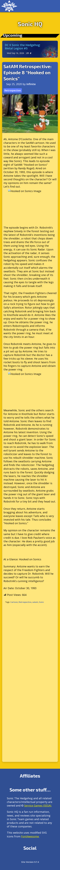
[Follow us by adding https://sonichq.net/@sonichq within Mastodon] (9, 858)
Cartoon (14, 602)
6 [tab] (36, 59)
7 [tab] (40, 59)
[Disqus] (30, 644)
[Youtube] (40, 858)
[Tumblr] (28, 858)
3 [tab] (23, 59)
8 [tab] (45, 59)
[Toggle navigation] (55, 6)
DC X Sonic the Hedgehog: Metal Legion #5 (22, 46)
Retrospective (12, 90)
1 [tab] (14, 59)
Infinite (31, 84)
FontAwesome (30, 836)
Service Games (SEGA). (38, 805)
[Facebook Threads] (47, 858)
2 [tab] (19, 59)
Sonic (41, 602)
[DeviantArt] (34, 858)
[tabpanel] (30, 49)
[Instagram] (15, 858)
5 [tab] (32, 59)
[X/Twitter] (22, 858)
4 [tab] (27, 59)
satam (35, 602)
